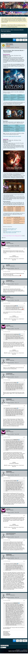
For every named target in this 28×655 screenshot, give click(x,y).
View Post (19, 334)
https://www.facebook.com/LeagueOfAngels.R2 (12, 231)
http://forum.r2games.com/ (11, 229)
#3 (24, 271)
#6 (24, 331)
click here (5, 26)
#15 (24, 600)
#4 (24, 287)
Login (25, 0)
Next (25, 40)
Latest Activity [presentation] (8, 34)
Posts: (16, 47)
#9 (24, 405)
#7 (24, 365)
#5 (24, 303)
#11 (24, 478)
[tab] (2, 34)
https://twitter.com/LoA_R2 (11, 232)
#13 (24, 540)
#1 (24, 50)
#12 (24, 515)
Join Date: (8, 47)
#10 (24, 437)
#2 (24, 248)
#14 (24, 561)
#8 (24, 380)
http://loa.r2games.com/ (12, 228)
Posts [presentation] (2, 34)
